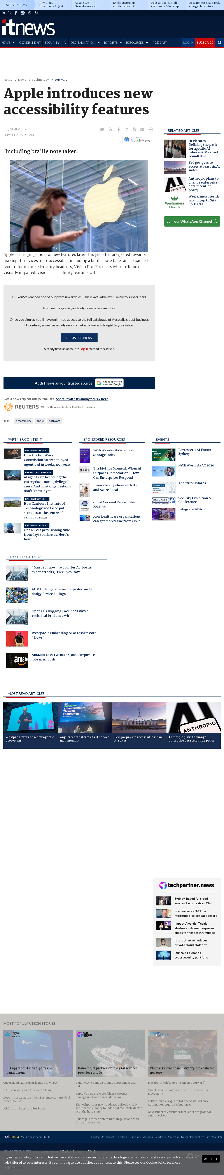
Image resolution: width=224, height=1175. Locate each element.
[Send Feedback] (134, 130)
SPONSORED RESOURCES (104, 439)
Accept (210, 1159)
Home (8, 80)
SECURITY (52, 42)
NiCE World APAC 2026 (196, 466)
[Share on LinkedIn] (127, 130)
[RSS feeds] (36, 13)
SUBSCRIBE (205, 42)
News (22, 80)
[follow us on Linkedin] (3, 13)
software (54, 421)
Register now (79, 338)
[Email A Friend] (142, 130)
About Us (111, 1137)
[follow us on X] (10, 13)
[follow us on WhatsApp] (30, 13)
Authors (148, 1137)
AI (65, 42)
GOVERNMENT (30, 42)
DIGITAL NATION (82, 42)
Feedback (160, 1137)
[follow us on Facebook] (16, 13)
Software (60, 80)
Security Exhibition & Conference (194, 501)
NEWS (6, 42)
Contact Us (97, 1137)
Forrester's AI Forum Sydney (194, 452)
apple (40, 421)
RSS (219, 1137)
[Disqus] (74, 810)
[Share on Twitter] (111, 129)
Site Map (211, 1137)
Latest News (15, 5)
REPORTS (110, 42)
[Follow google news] (137, 139)
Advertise (173, 1137)
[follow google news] (23, 13)
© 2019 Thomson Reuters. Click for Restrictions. (68, 407)
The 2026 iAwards (192, 484)
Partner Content (25, 439)
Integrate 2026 (190, 510)
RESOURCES (135, 42)
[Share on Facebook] (119, 130)
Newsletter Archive (192, 1137)
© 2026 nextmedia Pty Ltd (35, 1137)
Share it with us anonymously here (82, 399)
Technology (40, 80)
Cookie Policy (156, 1162)
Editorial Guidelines (130, 1137)
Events (162, 439)
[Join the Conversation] (102, 130)
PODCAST (160, 42)
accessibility (23, 421)
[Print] (150, 130)
